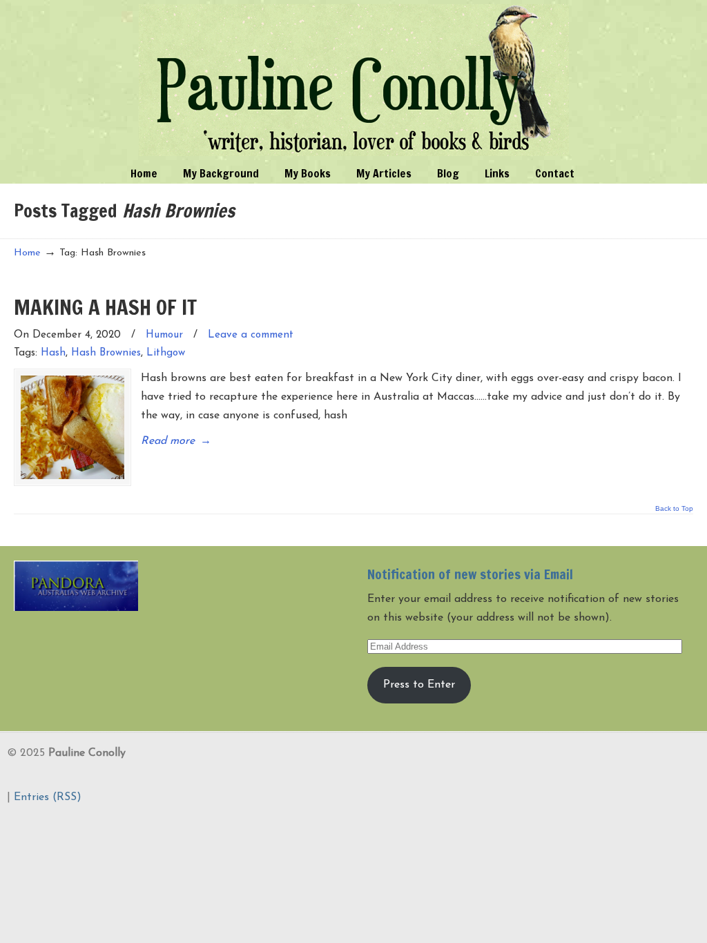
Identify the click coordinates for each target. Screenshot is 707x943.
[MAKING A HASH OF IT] (72, 427)
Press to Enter (419, 684)
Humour (164, 335)
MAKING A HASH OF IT (105, 307)
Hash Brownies (106, 353)
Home (27, 253)
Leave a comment (250, 335)
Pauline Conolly (354, 80)
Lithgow (165, 353)
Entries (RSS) (47, 797)
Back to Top (674, 508)
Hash (53, 353)
